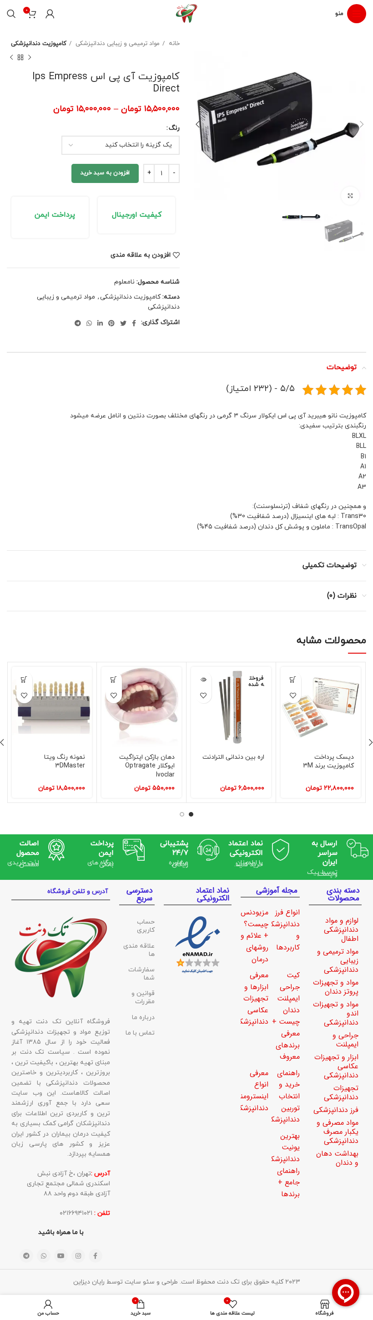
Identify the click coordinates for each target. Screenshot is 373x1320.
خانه (173, 43)
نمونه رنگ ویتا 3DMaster (64, 762)
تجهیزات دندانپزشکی (341, 1092)
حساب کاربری (146, 926)
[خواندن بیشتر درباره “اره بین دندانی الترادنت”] (204, 679)
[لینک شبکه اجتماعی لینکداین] (100, 323)
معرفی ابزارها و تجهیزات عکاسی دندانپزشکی (251, 998)
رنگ (174, 128)
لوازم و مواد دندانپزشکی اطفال (341, 929)
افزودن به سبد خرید (105, 173)
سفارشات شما (141, 973)
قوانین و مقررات (143, 997)
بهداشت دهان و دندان (337, 1158)
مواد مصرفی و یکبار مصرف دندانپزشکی (337, 1132)
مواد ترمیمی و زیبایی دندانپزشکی (117, 43)
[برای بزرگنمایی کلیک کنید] (350, 196)
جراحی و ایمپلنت (345, 1040)
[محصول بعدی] (11, 57)
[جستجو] (11, 14)
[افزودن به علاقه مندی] (293, 695)
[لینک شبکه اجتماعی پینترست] (111, 323)
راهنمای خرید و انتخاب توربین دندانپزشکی (282, 1096)
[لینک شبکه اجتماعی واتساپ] (89, 323)
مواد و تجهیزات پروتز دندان (335, 987)
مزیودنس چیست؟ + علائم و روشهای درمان (254, 936)
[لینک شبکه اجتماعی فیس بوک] (134, 323)
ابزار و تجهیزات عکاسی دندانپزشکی (336, 1066)
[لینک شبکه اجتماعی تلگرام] (78, 323)
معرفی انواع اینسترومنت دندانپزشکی (250, 1090)
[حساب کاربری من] (50, 14)
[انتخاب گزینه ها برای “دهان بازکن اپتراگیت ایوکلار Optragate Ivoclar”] (114, 679)
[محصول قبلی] (29, 57)
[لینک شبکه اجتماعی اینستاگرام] (78, 1256)
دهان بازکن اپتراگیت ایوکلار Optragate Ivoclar (147, 766)
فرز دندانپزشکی (335, 1110)
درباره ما (143, 1017)
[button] (293, 679)
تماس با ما (140, 1033)
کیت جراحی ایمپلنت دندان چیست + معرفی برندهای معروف (286, 1016)
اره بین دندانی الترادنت (233, 757)
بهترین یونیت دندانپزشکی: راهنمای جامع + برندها (282, 1165)
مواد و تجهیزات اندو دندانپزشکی (335, 1013)
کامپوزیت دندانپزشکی (38, 43)
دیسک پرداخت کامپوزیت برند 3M (328, 762)
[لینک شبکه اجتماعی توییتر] (123, 323)
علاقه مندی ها (139, 950)
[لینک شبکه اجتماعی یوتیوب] (61, 1256)
